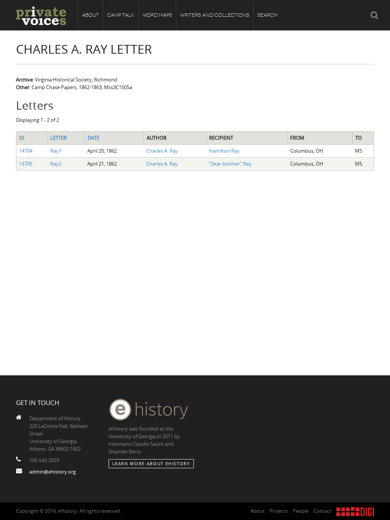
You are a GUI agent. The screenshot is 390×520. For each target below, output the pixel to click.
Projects (279, 510)
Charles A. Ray (162, 150)
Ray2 (55, 163)
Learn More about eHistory (151, 463)
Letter (58, 137)
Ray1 (55, 150)
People (300, 510)
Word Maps (157, 15)
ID (21, 137)
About (90, 15)
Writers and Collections (214, 15)
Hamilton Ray (224, 150)
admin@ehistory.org (52, 471)
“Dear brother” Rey (230, 163)
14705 (25, 163)
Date (93, 137)
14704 (25, 150)
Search (267, 15)
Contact (322, 510)
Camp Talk (120, 15)
